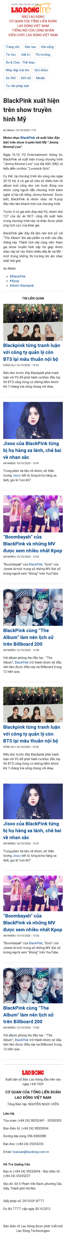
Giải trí (25, 54)
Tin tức (11, 54)
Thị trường (42, 54)
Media (40, 78)
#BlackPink (17, 276)
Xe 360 (11, 78)
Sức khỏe (41, 70)
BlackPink (28, 138)
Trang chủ (13, 47)
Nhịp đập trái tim (17, 70)
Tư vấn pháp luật (17, 86)
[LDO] (33, 323)
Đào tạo (30, 47)
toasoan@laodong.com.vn (30, 1152)
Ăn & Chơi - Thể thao (20, 62)
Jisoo (17, 475)
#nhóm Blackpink (22, 285)
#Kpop (14, 281)
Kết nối (26, 78)
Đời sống (47, 47)
